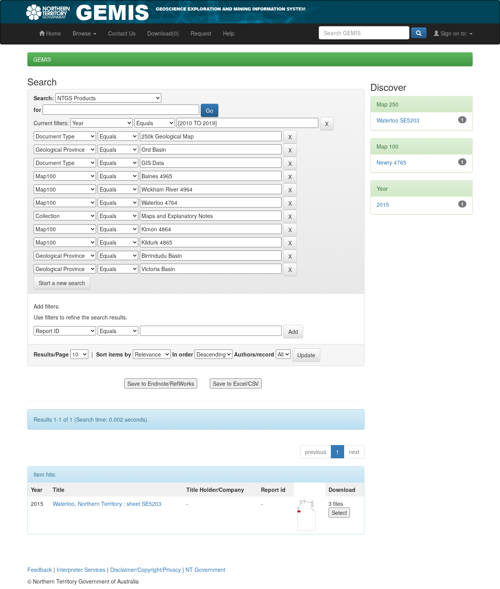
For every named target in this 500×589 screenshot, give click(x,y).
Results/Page (51, 354)
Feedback (39, 569)
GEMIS (42, 59)
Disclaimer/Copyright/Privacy (145, 569)
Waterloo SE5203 (398, 120)
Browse (83, 33)
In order (182, 354)
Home (53, 33)
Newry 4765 (391, 162)
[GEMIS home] (224, 11)
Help (228, 33)
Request (201, 33)
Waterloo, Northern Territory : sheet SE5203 (107, 503)
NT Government (205, 569)
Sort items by (113, 354)
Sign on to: (454, 33)
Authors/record (254, 354)
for (37, 110)
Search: (44, 98)
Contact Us (122, 33)
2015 (383, 204)
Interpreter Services (81, 569)
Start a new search (62, 283)
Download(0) (163, 33)
